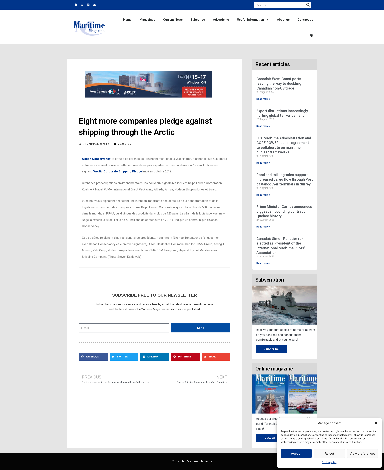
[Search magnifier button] (308, 5)
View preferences (362, 453)
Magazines (147, 19)
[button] (376, 423)
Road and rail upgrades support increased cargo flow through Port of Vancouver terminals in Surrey (284, 179)
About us (283, 19)
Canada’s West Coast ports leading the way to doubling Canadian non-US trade (278, 83)
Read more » (263, 99)
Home (127, 19)
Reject (329, 453)
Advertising (221, 19)
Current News (173, 19)
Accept (296, 453)
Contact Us (305, 19)
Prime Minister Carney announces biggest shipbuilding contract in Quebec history (284, 211)
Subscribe (198, 19)
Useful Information (250, 19)
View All (270, 438)
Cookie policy (329, 462)
